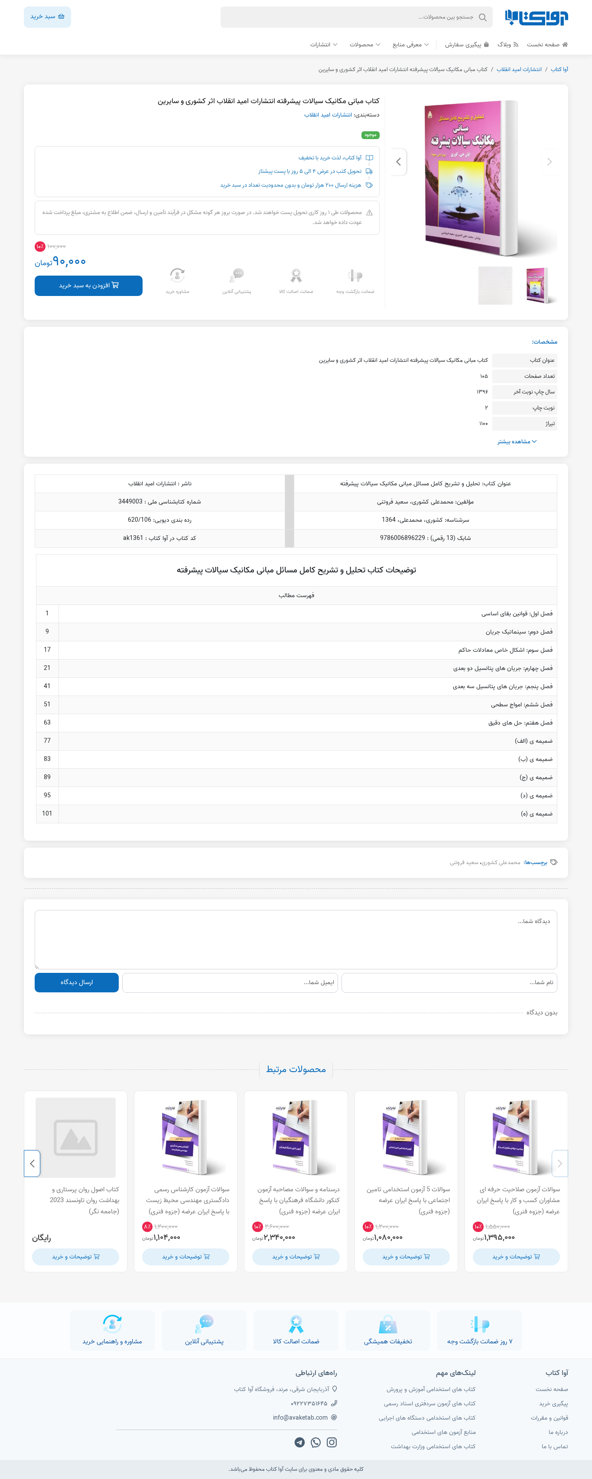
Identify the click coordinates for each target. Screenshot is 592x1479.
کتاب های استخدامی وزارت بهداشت (433, 1447)
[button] (549, 162)
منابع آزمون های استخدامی (444, 1432)
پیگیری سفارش (464, 45)
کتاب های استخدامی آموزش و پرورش (431, 1389)
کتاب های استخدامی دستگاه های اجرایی (427, 1418)
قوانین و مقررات (549, 1418)
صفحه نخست (544, 45)
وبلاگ (505, 45)
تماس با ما (555, 1447)
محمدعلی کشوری (500, 862)
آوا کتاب (559, 69)
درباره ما (558, 1432)
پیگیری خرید (553, 1404)
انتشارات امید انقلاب (519, 69)
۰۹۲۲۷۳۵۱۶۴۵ (309, 1403)
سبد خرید (43, 16)
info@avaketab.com (300, 1418)
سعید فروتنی (464, 862)
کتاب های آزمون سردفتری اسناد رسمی (430, 1404)
